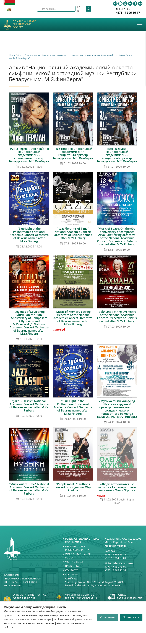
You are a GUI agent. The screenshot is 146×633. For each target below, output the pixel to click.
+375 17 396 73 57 (115, 570)
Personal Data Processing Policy (77, 548)
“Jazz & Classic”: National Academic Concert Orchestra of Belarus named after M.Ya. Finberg (29, 405)
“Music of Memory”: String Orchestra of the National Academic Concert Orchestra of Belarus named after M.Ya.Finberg (72, 318)
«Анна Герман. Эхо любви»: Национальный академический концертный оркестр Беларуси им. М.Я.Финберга (29, 155)
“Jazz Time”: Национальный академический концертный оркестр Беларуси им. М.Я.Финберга (73, 153)
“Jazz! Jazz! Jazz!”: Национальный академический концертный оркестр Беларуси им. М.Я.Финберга (117, 155)
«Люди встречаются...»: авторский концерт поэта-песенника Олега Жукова (117, 487)
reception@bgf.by (115, 545)
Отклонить (107, 617)
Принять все (131, 617)
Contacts (71, 570)
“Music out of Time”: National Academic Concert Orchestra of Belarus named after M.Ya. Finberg (29, 488)
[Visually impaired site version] (88, 9)
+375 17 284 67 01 (115, 558)
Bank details (73, 566)
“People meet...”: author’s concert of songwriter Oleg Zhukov (73, 487)
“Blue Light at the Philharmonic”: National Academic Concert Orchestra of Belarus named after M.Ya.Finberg (29, 235)
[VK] (130, 3)
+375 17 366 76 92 (115, 566)
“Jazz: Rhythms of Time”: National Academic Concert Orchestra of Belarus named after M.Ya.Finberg (73, 233)
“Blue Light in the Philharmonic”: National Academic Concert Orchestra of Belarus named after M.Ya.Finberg (72, 407)
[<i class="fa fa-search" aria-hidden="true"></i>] (70, 9)
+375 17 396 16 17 (115, 554)
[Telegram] (115, 3)
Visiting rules (74, 561)
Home (12, 55)
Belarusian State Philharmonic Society (24, 24)
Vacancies (72, 574)
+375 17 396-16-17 (128, 12)
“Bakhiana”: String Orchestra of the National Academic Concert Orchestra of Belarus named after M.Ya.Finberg (117, 316)
